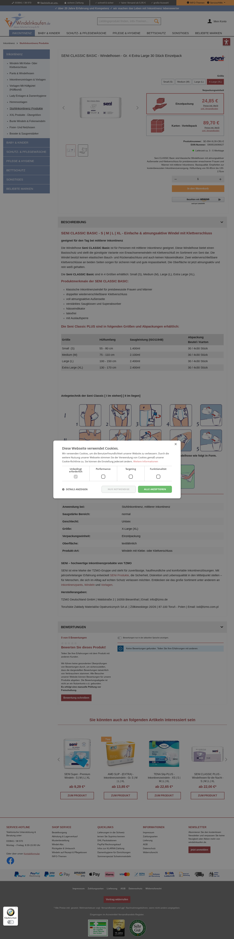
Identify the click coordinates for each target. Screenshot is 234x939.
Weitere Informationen (145, 461)
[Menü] (16, 908)
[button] (75, 489)
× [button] (175, 444)
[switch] (10, 922)
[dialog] (117, 469)
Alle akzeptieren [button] (155, 489)
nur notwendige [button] (119, 489)
